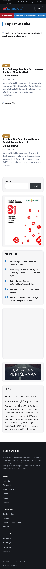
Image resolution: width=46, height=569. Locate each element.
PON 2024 (21, 426)
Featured (6, 493)
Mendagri (20, 416)
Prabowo (28, 426)
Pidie (13, 422)
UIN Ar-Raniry (27, 429)
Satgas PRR (17, 429)
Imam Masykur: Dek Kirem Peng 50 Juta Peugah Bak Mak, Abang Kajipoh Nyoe (25, 273)
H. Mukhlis (18, 413)
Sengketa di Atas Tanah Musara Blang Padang (25, 291)
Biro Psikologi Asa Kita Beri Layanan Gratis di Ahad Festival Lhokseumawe (22, 72)
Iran (29, 413)
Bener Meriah (13, 406)
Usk (34, 429)
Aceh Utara (31, 396)
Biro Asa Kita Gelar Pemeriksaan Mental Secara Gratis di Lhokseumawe (20, 142)
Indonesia (24, 413)
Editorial (6, 481)
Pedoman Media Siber (12, 522)
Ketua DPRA (34, 413)
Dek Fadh (31, 410)
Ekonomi (7, 485)
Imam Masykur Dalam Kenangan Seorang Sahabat (23, 263)
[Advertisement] (23, 333)
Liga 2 (15, 416)
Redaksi (6, 518)
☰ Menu (38, 8)
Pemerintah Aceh (25, 419)
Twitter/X (24, 2)
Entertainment (9, 489)
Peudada (7, 423)
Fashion (6, 502)
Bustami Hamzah (22, 409)
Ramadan (35, 426)
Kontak (6, 526)
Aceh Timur (22, 397)
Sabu (6, 429)
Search (8, 181)
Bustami (13, 410)
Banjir (19, 401)
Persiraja (36, 419)
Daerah (6, 66)
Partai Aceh (14, 419)
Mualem (27, 416)
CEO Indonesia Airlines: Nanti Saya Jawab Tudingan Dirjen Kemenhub (24, 299)
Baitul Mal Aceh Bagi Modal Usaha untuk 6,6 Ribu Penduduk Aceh (23, 282)
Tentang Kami (9, 514)
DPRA (36, 409)
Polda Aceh (9, 426)
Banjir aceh (29, 401)
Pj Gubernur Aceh (35, 423)
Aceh (8, 396)
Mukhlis (34, 416)
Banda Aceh (11, 401)
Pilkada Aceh (26, 423)
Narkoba (8, 420)
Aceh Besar (16, 397)
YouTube (40, 2)
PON (16, 426)
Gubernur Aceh (9, 413)
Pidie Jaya (19, 423)
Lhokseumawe (9, 416)
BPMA (30, 406)
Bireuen (22, 405)
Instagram (32, 2)
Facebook (16, 2)
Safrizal (11, 429)
